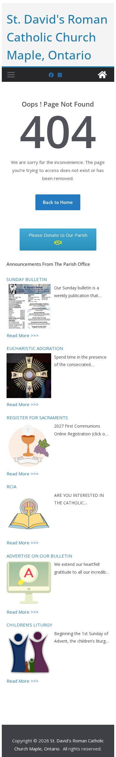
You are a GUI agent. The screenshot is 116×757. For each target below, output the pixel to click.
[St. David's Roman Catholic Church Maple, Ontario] (102, 74)
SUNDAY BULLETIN (27, 279)
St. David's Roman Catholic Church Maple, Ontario (57, 37)
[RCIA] (29, 515)
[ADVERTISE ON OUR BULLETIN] (29, 584)
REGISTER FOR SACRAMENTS (37, 417)
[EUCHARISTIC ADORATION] (29, 376)
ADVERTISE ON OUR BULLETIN (39, 556)
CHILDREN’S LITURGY (29, 625)
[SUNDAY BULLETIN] (29, 307)
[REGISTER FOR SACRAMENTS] (29, 445)
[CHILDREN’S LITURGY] (29, 653)
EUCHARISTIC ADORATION (35, 348)
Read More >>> (23, 335)
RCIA (11, 486)
